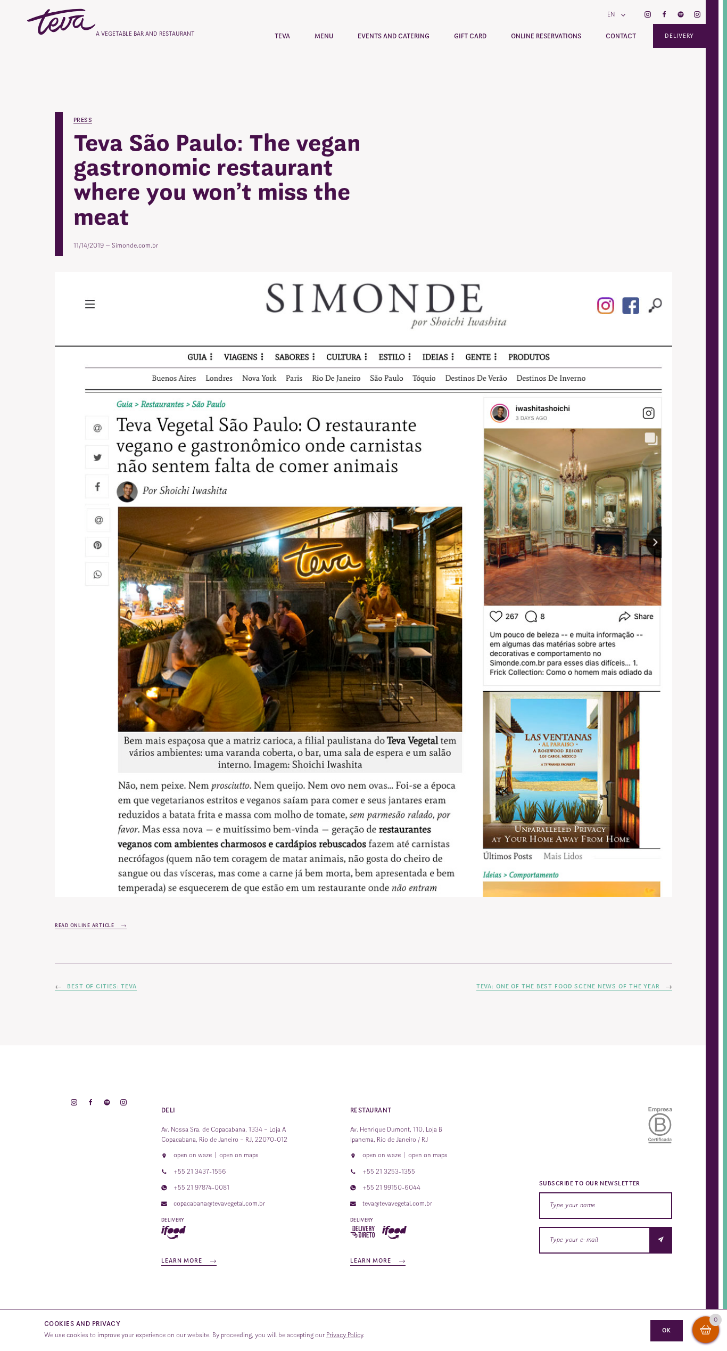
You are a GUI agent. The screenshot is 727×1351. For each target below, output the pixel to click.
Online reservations (546, 36)
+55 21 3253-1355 (388, 1171)
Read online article (85, 925)
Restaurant (371, 1110)
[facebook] (664, 15)
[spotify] (681, 15)
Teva (282, 36)
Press (82, 120)
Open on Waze (193, 1155)
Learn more (182, 1261)
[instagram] (648, 15)
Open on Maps (239, 1155)
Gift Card (470, 36)
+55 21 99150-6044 (391, 1187)
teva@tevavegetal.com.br (397, 1203)
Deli (168, 1110)
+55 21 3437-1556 (200, 1171)
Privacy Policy (344, 1335)
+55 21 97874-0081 (201, 1187)
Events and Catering (393, 36)
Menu (324, 36)
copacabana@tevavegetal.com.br (219, 1203)
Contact (621, 36)
